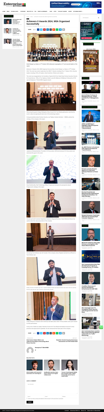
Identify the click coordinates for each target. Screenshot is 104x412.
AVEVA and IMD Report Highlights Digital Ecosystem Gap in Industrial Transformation (90, 126)
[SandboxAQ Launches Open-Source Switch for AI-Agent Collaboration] (8, 30)
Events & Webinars (42, 11)
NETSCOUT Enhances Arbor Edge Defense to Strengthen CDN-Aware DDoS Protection (91, 244)
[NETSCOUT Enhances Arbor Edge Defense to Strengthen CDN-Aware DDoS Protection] (91, 234)
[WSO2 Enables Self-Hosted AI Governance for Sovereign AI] (8, 21)
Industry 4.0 (30, 11)
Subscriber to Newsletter (93, 410)
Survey (70, 11)
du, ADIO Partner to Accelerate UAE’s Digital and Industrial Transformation (90, 148)
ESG (35, 11)
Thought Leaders (62, 11)
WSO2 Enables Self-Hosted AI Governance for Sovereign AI (34, 373)
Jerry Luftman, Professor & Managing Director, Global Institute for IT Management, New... (90, 97)
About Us (83, 410)
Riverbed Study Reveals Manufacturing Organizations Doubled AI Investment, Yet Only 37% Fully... (90, 194)
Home (3, 11)
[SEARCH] (98, 17)
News (8, 11)
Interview (23, 11)
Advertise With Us (75, 410)
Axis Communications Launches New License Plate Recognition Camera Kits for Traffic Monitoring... (91, 333)
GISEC (51, 11)
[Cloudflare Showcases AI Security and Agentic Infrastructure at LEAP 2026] (91, 278)
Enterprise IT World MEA (32, 26)
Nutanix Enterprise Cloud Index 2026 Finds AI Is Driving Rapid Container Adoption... (90, 216)
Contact (67, 410)
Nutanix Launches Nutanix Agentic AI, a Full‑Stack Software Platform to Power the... (90, 171)
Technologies (14, 11)
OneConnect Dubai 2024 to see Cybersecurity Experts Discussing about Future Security (38, 341)
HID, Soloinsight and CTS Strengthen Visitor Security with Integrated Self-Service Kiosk (90, 310)
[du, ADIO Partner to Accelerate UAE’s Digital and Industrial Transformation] (91, 139)
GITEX (55, 11)
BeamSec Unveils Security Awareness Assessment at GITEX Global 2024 (66, 340)
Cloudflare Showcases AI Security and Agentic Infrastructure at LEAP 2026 (89, 287)
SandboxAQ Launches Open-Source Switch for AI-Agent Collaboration (51, 373)
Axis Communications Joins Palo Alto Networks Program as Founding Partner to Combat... (91, 266)
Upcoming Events (77, 11)
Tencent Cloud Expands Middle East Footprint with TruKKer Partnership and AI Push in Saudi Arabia (69, 374)
